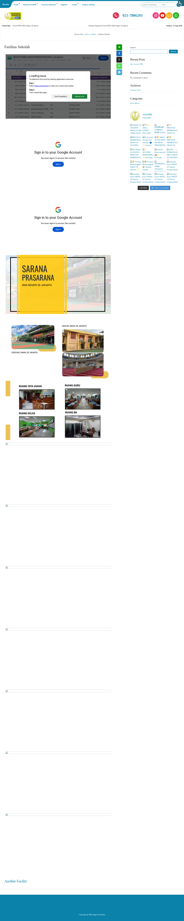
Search (133, 48)
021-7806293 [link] (133, 15)
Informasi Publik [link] (29, 5)
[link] (181, 3)
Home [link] (87, 34)
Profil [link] (16, 5)
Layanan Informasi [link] (48, 5)
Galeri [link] (74, 5)
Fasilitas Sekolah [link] (88, 5)
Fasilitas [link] (93, 34)
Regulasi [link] (64, 5)
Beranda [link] (6, 4)
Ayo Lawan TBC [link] (136, 64)
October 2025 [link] (135, 90)
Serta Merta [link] (134, 103)
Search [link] (173, 52)
